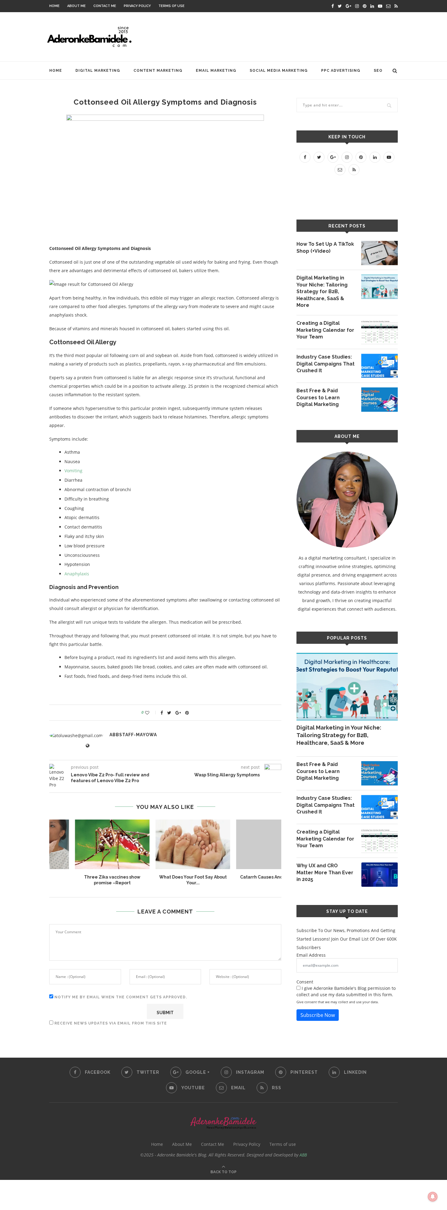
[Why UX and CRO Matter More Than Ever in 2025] (379, 874)
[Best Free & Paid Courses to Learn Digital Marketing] (379, 399)
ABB (303, 1155)
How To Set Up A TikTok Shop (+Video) (325, 247)
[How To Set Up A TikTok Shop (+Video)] (379, 253)
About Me (76, 6)
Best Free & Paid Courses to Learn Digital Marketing (318, 397)
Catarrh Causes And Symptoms (85, 877)
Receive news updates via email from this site (110, 1023)
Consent (304, 982)
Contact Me (104, 6)
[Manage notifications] (433, 1196)
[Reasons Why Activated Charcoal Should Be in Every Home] (246, 844)
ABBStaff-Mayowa (133, 734)
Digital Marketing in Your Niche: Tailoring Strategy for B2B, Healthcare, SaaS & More (322, 291)
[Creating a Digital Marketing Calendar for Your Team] (379, 332)
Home (54, 6)
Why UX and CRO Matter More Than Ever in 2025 (324, 872)
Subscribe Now (317, 1015)
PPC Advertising (340, 70)
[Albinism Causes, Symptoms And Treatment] (165, 844)
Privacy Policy (137, 6)
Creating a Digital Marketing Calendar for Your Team (325, 330)
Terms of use (171, 6)
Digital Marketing (97, 70)
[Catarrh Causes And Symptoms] (85, 844)
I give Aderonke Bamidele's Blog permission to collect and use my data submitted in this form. (346, 991)
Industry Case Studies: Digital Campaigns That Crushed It (325, 363)
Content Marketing (157, 70)
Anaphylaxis (76, 574)
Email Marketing (216, 70)
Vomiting (73, 470)
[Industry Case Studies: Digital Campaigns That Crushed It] (379, 366)
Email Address (311, 955)
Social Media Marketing (279, 70)
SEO (378, 70)
